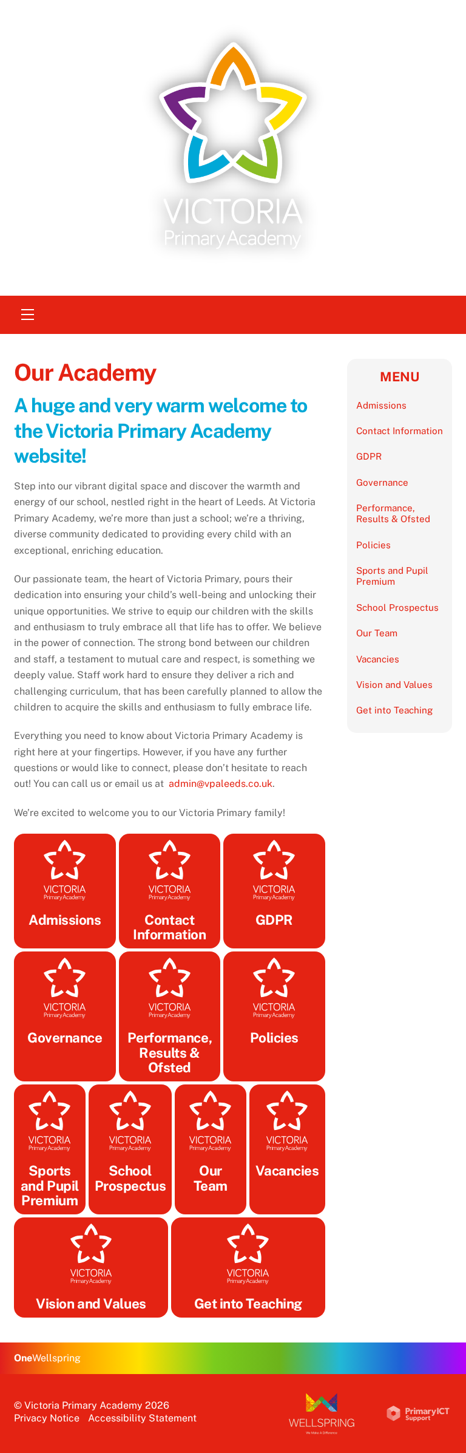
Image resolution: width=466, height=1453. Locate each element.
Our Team (376, 633)
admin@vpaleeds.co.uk (220, 783)
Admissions (381, 405)
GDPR (369, 456)
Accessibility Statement (142, 1418)
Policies (373, 545)
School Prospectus (397, 607)
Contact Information (399, 431)
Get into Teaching (394, 710)
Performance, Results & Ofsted (393, 513)
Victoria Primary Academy (83, 1405)
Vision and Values (394, 684)
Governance (382, 482)
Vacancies (377, 659)
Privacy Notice (46, 1418)
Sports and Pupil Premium (392, 576)
